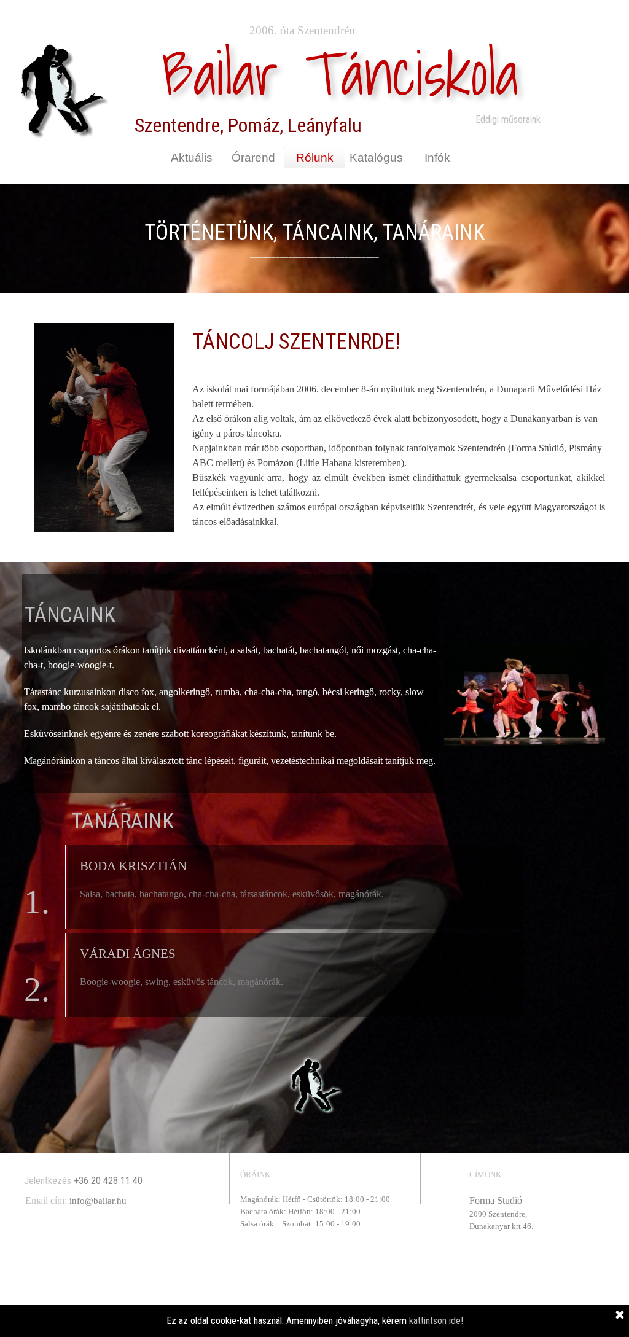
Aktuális (192, 157)
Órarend (253, 157)
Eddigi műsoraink (508, 119)
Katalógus (376, 157)
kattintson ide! (435, 1321)
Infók (437, 157)
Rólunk (315, 157)
